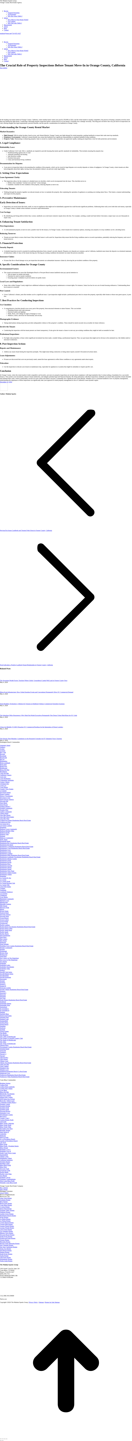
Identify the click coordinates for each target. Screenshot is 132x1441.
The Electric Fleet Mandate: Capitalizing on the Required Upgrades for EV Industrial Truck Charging (31, 738)
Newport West (4, 916)
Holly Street (3, 839)
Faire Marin (3, 803)
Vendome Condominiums (8, 1179)
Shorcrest (3, 995)
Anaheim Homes (5, 1200)
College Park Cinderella (7, 1087)
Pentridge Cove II (5, 1151)
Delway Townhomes (6, 796)
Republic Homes (5, 1130)
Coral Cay (3, 785)
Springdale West (5, 1005)
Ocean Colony (4, 920)
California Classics (5, 775)
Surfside (2, 1029)
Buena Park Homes (6, 1203)
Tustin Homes (4, 1256)
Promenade (3, 951)
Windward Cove (5, 1073)
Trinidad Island (4, 1049)
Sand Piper (3, 956)
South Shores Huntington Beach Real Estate (13, 1000)
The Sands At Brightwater (8, 1040)
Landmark (3, 890)
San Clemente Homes (6, 1245)
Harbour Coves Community (8, 829)
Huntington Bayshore (6, 845)
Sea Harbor (3, 961)
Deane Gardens (4, 794)
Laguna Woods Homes (7, 1228)
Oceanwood (3, 923)
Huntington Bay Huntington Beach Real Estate (14, 843)
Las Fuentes (3, 893)
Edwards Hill (4, 801)
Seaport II (3, 986)
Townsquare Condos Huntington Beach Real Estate (16, 1047)
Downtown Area (5, 798)
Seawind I (3, 993)
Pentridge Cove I (5, 1149)
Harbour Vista (4, 834)
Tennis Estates (4, 1031)
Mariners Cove (4, 900)
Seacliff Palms (4, 975)
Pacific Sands (4, 932)
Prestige (2, 949)
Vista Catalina (4, 1066)
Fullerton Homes (5, 1212)
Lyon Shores (4, 897)
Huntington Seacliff (6, 866)
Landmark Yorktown (6, 892)
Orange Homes (4, 1240)
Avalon (2, 749)
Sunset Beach (4, 1024)
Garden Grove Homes (7, 1214)
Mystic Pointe (4, 911)
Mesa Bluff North (5, 1165)
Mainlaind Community (7, 899)
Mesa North (3, 1144)
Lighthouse (3, 895)
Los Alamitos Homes (6, 1231)
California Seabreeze (6, 1160)
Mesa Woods (4, 1148)
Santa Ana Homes (5, 1249)
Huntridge (3, 876)
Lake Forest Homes (6, 1229)
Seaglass (2, 982)
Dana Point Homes (6, 1208)
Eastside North (4, 1108)
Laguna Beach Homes (7, 1222)
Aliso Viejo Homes (6, 1198)
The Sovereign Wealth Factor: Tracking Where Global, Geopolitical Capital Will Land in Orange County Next (33, 680)
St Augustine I (4, 1009)
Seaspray (3, 991)
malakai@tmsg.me (5, 33)
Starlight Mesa (4, 1014)
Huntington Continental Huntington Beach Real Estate (16, 846)
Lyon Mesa (3, 1090)
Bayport (2, 754)
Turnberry (3, 1052)
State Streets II (4, 1132)
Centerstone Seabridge (7, 780)
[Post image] (5, 679)
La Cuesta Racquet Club (7, 883)
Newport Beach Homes (7, 1235)
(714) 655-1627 (16, 33)
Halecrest (3, 1135)
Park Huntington (5, 935)
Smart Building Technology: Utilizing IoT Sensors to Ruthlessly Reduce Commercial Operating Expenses (32, 704)
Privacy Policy (33, 1302)
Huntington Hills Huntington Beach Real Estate (14, 855)
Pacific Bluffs (4, 1172)
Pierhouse (3, 942)
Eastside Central (5, 1104)
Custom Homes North (6, 1120)
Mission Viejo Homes (6, 1233)
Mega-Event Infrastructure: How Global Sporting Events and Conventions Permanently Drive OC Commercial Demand (36, 692)
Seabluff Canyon (5, 1177)
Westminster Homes (6, 1259)
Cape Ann (3, 777)
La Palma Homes (5, 1221)
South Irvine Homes (6, 1254)
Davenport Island (5, 792)
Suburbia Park (4, 1017)
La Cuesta (3, 880)
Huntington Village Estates (8, 873)
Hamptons (3, 827)
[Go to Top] (66, 1436)
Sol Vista (3, 998)
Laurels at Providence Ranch (9, 1141)
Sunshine (3, 1026)
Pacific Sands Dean (6, 930)
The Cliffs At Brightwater (8, 1036)
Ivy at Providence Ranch (7, 1139)
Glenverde (3, 1121)
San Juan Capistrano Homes (8, 1247)
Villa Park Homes (5, 1257)
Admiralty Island (5, 745)
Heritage (2, 836)
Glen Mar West (4, 818)
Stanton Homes (4, 1252)
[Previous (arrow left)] (1, 1440)
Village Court (4, 1061)
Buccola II (3, 1116)
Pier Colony (3, 939)
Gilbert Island (4, 813)
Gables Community (6, 812)
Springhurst (3, 1007)
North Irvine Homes (6, 1236)
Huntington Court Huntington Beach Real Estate (15, 848)
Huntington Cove (5, 850)
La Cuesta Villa (4, 885)
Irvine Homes (4, 1217)
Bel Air (2, 759)
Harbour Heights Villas (7, 831)
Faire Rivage (4, 805)
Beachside (3, 756)
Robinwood (3, 955)
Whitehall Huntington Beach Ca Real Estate (13, 1071)
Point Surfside (4, 944)
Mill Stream (3, 906)
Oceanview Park (5, 1170)
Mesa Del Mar (4, 1092)
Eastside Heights (5, 1106)
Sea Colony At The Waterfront (9, 958)
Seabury (2, 970)
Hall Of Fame (4, 1137)
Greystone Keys (5, 824)
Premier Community (6, 948)
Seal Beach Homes (6, 1250)
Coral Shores (4, 787)
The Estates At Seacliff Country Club (11, 1038)
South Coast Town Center (8, 1153)
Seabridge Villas (5, 968)
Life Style (3, 1142)
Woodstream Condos (6, 1115)
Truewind (3, 1050)
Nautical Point (4, 913)
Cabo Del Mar (4, 773)
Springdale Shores (5, 1003)
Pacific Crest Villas (6, 1174)
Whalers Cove (4, 1070)
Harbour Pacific (5, 832)
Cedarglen (3, 1134)
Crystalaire (3, 791)
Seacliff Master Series (6, 974)
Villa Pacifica (4, 1057)
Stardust (2, 1012)
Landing (2, 888)
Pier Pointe (3, 941)
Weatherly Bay (4, 1068)
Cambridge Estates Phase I (8, 1102)
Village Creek (4, 1156)
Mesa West (3, 1167)
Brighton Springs (5, 1083)
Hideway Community (6, 838)
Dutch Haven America (7, 799)
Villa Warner (4, 1059)
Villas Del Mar (4, 1064)
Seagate (2, 981)
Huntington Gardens (6, 853)
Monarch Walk (4, 907)
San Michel (3, 1176)
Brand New (3, 766)
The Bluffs (3, 1033)
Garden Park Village (6, 1088)
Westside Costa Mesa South (8, 1183)
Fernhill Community (6, 808)
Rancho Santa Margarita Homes (10, 1243)
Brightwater (3, 768)
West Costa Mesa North (7, 1181)
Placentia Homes (5, 1242)
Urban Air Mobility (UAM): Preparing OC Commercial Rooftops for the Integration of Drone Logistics (31, 727)
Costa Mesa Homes (6, 1205)
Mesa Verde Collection (7, 1123)
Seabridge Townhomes (7, 967)
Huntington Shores (5, 867)
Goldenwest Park (5, 822)
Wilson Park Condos (6, 1097)
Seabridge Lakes (5, 965)
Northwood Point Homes (7, 1238)
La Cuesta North (5, 881)
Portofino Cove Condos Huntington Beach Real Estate (16, 946)
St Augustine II (4, 1010)
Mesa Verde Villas (5, 1127)
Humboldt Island (5, 841)
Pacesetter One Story (6, 1128)
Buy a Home (4, 1188)
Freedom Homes (5, 1162)
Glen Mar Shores (5, 815)
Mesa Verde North (5, 1125)
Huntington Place (5, 864)
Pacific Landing (5, 925)
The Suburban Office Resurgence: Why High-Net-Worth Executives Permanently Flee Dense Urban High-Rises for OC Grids (38, 715)
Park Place (3, 937)
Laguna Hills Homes (6, 1224)
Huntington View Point (7, 871)
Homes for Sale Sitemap (52, 1302)
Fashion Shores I (5, 806)
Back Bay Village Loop (7, 1101)
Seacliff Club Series (6, 972)
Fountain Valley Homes (7, 1210)
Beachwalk (3, 757)
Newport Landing (5, 1095)
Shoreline (3, 996)
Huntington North (5, 860)
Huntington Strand (5, 869)
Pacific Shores (4, 934)
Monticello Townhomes (7, 1094)
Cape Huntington (5, 778)
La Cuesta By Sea (5, 878)
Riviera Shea (4, 953)
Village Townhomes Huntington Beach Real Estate (15, 1063)
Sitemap (41, 1302)
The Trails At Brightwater (8, 1043)
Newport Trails (4, 1169)
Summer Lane (4, 1019)
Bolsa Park (3, 764)
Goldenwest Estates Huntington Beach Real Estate (15, 820)
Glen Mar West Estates (7, 817)
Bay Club (3, 752)
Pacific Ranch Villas (6, 928)
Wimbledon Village (6, 1158)
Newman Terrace (5, 914)
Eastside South (4, 1109)
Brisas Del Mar (4, 770)
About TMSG (4, 1193)
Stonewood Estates (6, 1016)
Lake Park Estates (5, 886)
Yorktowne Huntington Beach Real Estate (13, 1075)
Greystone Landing (6, 825)
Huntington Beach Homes (8, 1215)
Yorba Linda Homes (6, 1261)
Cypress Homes (5, 1207)
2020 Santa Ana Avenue (7, 1099)
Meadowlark (4, 902)
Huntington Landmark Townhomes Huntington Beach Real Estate (20, 857)
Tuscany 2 (3, 1054)
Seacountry (3, 979)
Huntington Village (6, 874)
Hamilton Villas (5, 1163)
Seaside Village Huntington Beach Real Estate (14, 989)
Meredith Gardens (5, 904)
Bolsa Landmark (5, 763)
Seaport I (3, 984)
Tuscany (2, 1056)
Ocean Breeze (4, 918)
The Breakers (4, 1035)
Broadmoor (3, 771)
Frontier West (4, 810)
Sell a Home (4, 1189)
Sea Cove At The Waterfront (8, 960)
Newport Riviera (5, 1111)
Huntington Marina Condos (8, 859)
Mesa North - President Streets (9, 1146)
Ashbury (2, 747)
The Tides (3, 1042)
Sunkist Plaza (4, 1023)
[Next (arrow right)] (2, 1440)
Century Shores (4, 782)
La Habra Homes (5, 1219)
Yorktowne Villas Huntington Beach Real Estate (14, 1077)
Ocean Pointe (4, 921)
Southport (3, 1002)
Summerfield (4, 1021)
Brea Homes (4, 1202)
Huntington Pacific (5, 862)
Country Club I (4, 1118)
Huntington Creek (5, 852)
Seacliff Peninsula (5, 977)
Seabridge (3, 963)
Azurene (2, 750)
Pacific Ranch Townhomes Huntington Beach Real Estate (17, 927)
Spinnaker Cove (5, 1113)
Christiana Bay (4, 784)
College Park (4, 1085)
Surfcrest (2, 1028)
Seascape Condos (5, 988)
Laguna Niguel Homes (7, 1226)
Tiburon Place (4, 1045)
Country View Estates (6, 789)
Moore (2, 909)
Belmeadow (3, 761)
